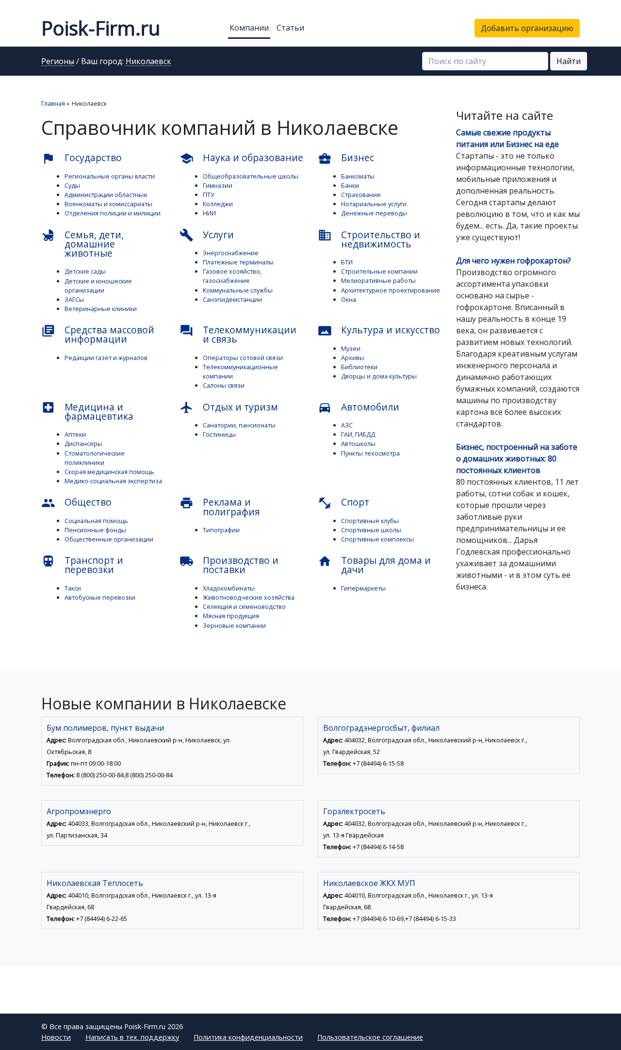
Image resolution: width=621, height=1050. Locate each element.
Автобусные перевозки (100, 597)
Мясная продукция (231, 615)
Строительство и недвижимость (369, 239)
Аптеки (75, 434)
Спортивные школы (371, 529)
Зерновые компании (234, 625)
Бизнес (346, 158)
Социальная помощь (96, 520)
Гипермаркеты (363, 588)
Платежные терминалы (238, 262)
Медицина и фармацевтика (87, 411)
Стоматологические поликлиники (95, 458)
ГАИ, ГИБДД (358, 434)
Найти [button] (568, 61)
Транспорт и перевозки (82, 565)
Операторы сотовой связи (243, 357)
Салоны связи (224, 385)
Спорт (343, 502)
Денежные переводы (374, 213)
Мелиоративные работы (378, 280)
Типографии (221, 529)
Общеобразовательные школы (250, 176)
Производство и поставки (229, 565)
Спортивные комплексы (377, 539)
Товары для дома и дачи (374, 565)
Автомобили (358, 407)
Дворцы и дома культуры (379, 376)
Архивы (352, 357)
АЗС (347, 425)
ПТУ (208, 194)
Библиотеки (359, 366)
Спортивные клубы (370, 520)
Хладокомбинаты (229, 588)
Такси (73, 588)
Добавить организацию (527, 28)
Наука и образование (241, 158)
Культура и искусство (379, 330)
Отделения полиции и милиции (113, 213)
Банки (350, 185)
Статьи (290, 27)
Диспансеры (83, 443)
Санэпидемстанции (232, 299)
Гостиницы (219, 434)
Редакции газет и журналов (106, 357)
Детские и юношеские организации (98, 286)
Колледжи (218, 203)
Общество (76, 502)
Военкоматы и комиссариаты (108, 203)
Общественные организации (109, 539)
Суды (72, 185)
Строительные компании (379, 271)
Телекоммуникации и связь (238, 334)
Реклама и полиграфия (220, 506)
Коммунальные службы (238, 290)
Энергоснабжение (231, 252)
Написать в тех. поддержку (132, 1037)
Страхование (361, 194)
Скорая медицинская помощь (109, 471)
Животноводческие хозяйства (248, 597)
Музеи (350, 348)
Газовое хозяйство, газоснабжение (232, 276)
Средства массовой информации (97, 334)
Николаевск (148, 61)
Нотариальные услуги (374, 203)
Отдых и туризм (229, 407)
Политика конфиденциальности (248, 1037)
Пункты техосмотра (370, 453)
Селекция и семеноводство (244, 606)
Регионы (57, 61)
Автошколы (358, 443)
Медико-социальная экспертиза (113, 480)
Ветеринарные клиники (101, 308)
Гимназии (217, 185)
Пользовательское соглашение (370, 1037)
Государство (81, 158)
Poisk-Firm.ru (100, 28)
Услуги (207, 235)
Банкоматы (358, 176)
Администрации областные (106, 194)
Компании (249, 27)
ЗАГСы (74, 299)
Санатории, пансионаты (239, 425)
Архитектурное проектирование (390, 290)
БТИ (347, 262)
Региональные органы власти (110, 176)
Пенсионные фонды (95, 529)
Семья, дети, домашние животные (82, 244)
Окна (348, 299)
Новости (56, 1037)
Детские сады (85, 271)
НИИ (209, 213)
